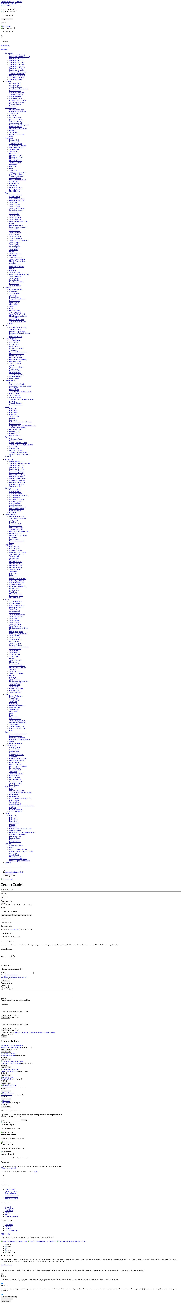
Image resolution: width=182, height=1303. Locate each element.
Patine (11, 168)
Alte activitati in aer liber (17, 322)
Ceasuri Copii (13, 181)
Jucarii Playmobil (15, 276)
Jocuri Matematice (15, 233)
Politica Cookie (10, 1189)
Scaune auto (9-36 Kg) (16, 66)
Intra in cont (9, 1225)
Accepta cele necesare (9, 1296)
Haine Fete (13, 409)
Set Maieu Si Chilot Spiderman (11, 1047)
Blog (36, 1172)
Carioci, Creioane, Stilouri (18, 443)
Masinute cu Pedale (15, 155)
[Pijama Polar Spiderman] (10, 1069)
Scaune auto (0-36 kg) (16, 60)
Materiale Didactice (15, 450)
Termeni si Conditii (21, 1032)
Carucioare (8, 488)
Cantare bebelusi (14, 346)
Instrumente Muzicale (16, 200)
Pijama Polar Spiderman (9, 1071)
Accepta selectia (7, 1299)
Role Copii (13, 166)
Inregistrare (4, 49)
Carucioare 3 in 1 (15, 85)
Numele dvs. (5, 985)
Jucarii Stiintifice (14, 246)
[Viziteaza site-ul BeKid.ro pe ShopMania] (42, 1241)
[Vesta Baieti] (5, 1101)
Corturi (11, 136)
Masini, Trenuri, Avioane (17, 261)
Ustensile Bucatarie (15, 403)
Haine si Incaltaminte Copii (14, 872)
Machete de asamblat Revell (18, 221)
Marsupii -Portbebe (15, 187)
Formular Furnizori (11, 1216)
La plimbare (9, 545)
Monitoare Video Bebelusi (18, 129)
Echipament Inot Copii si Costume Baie (22, 426)
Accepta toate (6, 1301)
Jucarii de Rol (13, 212)
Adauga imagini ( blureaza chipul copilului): (15, 1000)
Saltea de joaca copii (16, 121)
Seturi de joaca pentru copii (18, 227)
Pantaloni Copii (14, 431)
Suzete (11, 335)
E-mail (3, 973)
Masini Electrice (14, 191)
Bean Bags (13, 130)
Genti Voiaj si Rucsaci (16, 174)
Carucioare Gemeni (15, 87)
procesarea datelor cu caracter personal (42, 1032)
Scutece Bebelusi (15, 363)
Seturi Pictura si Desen (16, 267)
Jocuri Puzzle (13, 250)
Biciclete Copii (14, 140)
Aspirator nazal (14, 344)
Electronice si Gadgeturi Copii (19, 274)
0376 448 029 (14, 929)
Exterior (7, 694)
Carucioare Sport (15, 91)
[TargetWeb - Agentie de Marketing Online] (72, 1241)
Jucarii (7, 599)
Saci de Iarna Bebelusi (16, 102)
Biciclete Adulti (14, 142)
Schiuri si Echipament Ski (17, 172)
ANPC (3, 1234)
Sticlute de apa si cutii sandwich (19, 454)
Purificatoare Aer (15, 371)
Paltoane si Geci (14, 433)
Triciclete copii (14, 149)
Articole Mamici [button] (10, 380)
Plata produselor (10, 1193)
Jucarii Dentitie (14, 280)
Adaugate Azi (9, 1209)
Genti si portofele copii (16, 176)
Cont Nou (13, 4)
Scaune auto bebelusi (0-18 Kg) (19, 57)
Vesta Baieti (5, 1103)
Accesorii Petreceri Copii (17, 427)
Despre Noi (10, 2)
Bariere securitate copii (16, 134)
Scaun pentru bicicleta (16, 147)
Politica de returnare (11, 1197)
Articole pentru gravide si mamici (20, 386)
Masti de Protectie (15, 373)
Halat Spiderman (6, 1095)
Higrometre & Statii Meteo (18, 352)
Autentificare (5, 4)
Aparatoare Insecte (15, 98)
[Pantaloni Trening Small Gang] (12, 1061)
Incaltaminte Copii (15, 429)
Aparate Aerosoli (15, 340)
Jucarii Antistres (14, 272)
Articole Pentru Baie (16, 374)
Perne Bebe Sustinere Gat (17, 180)
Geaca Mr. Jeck (6, 1079)
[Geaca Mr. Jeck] (7, 1077)
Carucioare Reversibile (16, 93)
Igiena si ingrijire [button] (10, 339)
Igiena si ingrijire (10, 745)
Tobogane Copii (14, 293)
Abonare (24, 1120)
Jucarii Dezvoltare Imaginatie (19, 240)
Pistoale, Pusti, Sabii (16, 225)
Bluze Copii (13, 414)
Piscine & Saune (14, 310)
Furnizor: (4, 897)
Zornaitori (12, 263)
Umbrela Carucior (15, 104)
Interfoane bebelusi (15, 127)
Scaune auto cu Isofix (16, 70)
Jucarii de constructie (16, 210)
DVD (11, 382)
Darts (11, 323)
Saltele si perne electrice (17, 384)
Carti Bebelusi (14, 234)
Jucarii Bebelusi (14, 204)
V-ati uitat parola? (11, 975)
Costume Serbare (15, 424)
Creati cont (8, 1227)
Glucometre (13, 350)
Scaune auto (9, 459)
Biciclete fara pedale (16, 189)
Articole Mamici (10, 787)
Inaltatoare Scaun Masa (17, 331)
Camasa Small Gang (7, 1087)
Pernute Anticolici (15, 356)
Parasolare (12, 106)
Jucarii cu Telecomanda (17, 208)
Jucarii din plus (14, 214)
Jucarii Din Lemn (15, 265)
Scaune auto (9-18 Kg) (16, 62)
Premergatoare (14, 153)
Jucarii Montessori (15, 286)
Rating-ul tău (5, 987)
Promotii (8, 456)
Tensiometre (13, 365)
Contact (3, 2)
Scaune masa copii (15, 329)
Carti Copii (13, 446)
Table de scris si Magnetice (18, 452)
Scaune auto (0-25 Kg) (16, 58)
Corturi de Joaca (14, 301)
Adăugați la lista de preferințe (22, 915)
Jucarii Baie (13, 202)
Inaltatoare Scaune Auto (17, 76)
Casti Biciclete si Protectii (17, 146)
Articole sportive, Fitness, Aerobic (20, 392)
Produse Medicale (15, 361)
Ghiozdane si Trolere (16, 439)
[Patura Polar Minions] (9, 1053)
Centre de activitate (15, 119)
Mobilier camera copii (16, 110)
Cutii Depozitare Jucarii (17, 199)
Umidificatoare (14, 369)
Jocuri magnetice (14, 278)
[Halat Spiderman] (7, 1093)
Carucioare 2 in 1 (15, 83)
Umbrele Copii (14, 183)
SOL (8, 1234)
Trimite (4, 1036)
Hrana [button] (7, 325)
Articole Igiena (14, 342)
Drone (11, 308)
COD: (3, 937)
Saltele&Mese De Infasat (17, 111)
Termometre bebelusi (16, 367)
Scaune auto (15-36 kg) (17, 68)
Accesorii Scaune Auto (17, 74)
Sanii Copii (13, 170)
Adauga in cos (6, 1051)
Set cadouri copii (14, 395)
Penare (11, 441)
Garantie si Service (11, 1191)
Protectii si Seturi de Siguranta (19, 125)
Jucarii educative (14, 216)
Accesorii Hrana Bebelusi (17, 327)
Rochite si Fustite (15, 435)
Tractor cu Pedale (15, 163)
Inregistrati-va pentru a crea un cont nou (14, 977)
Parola (3, 975)
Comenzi (8, 1228)
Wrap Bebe (13, 185)
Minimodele (13, 255)
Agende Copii (14, 448)
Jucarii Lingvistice (15, 242)
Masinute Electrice (15, 159)
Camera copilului (10, 514)
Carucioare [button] (8, 81)
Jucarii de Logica (15, 236)
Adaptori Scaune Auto (16, 77)
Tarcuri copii (13, 113)
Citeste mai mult (6, 1265)
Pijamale (12, 418)
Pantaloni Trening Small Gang (11, 1063)
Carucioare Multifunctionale (18, 89)
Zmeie (11, 306)
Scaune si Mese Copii (16, 320)
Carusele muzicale (15, 117)
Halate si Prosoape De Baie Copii (20, 422)
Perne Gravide (14, 390)
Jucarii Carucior (14, 206)
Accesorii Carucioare (16, 94)
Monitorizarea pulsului (16, 354)
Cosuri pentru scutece (16, 348)
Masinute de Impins (15, 161)
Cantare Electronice (15, 405)
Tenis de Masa (14, 318)
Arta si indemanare (15, 195)
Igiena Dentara (14, 378)
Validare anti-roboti (7, 979)
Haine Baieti (13, 410)
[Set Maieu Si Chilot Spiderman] (12, 1045)
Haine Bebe (13, 412)
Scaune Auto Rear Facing (17, 72)
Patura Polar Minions (8, 1055)
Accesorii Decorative (16, 123)
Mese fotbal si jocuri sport (17, 316)
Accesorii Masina (15, 178)
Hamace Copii (14, 297)
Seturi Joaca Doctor (15, 257)
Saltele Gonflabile (15, 312)
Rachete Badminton (15, 289)
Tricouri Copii (14, 416)
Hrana (7, 732)
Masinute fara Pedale (16, 157)
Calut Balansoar (14, 197)
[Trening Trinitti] (7, 879)
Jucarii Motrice (14, 244)
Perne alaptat (13, 388)
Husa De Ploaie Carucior (17, 100)
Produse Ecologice (15, 357)
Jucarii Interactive (15, 219)
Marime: (3, 893)
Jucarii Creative (14, 231)
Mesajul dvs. (5, 998)
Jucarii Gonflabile (15, 217)
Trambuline (13, 295)
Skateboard (13, 164)
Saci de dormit (14, 132)
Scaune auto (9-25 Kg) (16, 64)
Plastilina (12, 269)
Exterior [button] (7, 287)
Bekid (3, 899)
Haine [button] (7, 407)
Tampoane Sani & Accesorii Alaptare (21, 399)
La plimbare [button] (9, 138)
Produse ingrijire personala (18, 359)
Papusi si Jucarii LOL (16, 282)
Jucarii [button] (7, 193)
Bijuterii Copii (14, 284)
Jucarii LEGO (14, 229)
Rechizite (8, 844)
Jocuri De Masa (14, 248)
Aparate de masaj (15, 397)
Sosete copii (13, 420)
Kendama (12, 270)
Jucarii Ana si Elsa (15, 253)
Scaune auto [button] (9, 53)
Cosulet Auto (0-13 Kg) (17, 55)
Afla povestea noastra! (8, 1168)
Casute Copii (13, 291)
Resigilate (12, 401)
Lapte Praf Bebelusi (15, 337)
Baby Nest (12, 115)
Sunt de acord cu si (29, 1032)
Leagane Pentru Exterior (17, 299)
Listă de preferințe (11, 1230)
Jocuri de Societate (15, 238)
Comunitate (18, 2)
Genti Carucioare (15, 96)
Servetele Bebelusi (15, 376)
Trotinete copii (14, 151)
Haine (7, 813)
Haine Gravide (14, 393)
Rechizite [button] (8, 437)
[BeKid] (5, 5)
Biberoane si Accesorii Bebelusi (19, 333)
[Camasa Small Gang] (8, 1085)
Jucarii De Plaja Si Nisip (17, 314)
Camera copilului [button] (10, 108)
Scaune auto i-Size (15, 79)
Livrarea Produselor (11, 1195)
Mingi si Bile (13, 304)
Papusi (11, 223)
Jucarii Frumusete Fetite (17, 259)
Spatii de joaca (14, 303)
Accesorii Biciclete (15, 144)
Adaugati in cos (6, 915)
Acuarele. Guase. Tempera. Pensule (21, 445)
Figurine (12, 252)
